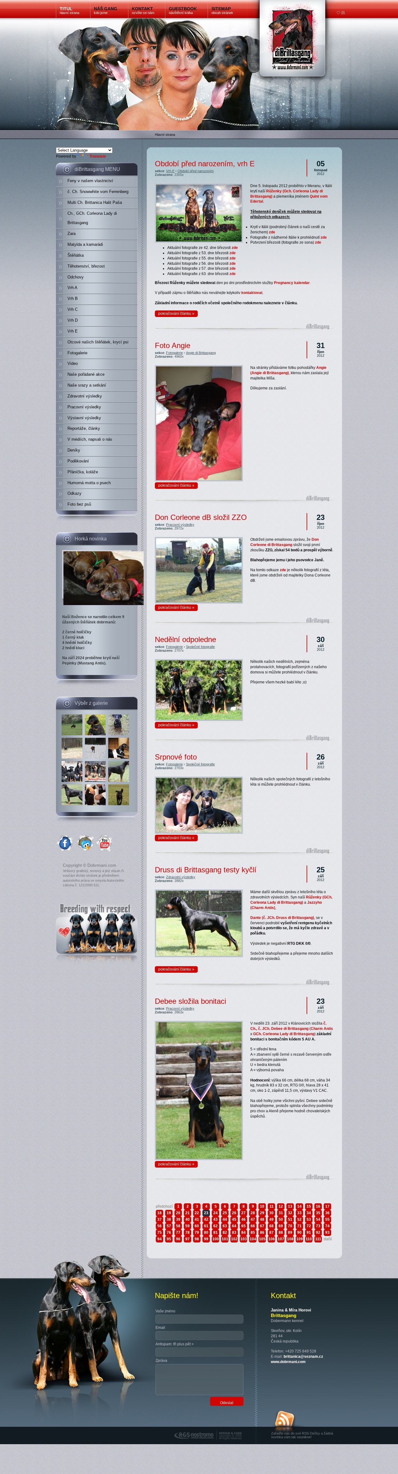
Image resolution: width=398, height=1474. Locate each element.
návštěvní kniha (183, 10)
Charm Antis (322, 1028)
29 (262, 1213)
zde (272, 232)
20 (178, 1213)
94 (159, 1239)
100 (215, 1239)
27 (243, 1213)
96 (178, 1239)
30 (271, 1213)
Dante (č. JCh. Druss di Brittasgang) (282, 918)
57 (169, 1226)
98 (197, 1239)
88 (281, 1232)
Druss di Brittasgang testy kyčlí (206, 870)
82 (225, 1232)
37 (159, 1219)
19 (169, 1213)
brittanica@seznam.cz (303, 1356)
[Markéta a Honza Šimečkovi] (96, 782)
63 (225, 1226)
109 (299, 1239)
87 (271, 1232)
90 (299, 1232)
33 (299, 1213)
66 (253, 1226)
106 (271, 1239)
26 (234, 1213)
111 (318, 1239)
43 (215, 1219)
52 (299, 1219)
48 (262, 1219)
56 (159, 1226)
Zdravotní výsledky (180, 877)
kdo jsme (105, 10)
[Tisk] (343, 13)
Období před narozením (196, 171)
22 (197, 1213)
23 (206, 1213)
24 (215, 1213)
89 (290, 1232)
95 (169, 1239)
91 (309, 1232)
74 (327, 1226)
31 (281, 1213)
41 (197, 1219)
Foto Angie (172, 345)
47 (253, 1219)
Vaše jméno (165, 1311)
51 (290, 1219)
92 (318, 1232)
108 (290, 1239)
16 (318, 1206)
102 (234, 1239)
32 (290, 1213)
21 (187, 1213)
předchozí (164, 1206)
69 (281, 1226)
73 (318, 1226)
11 (272, 1206)
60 (197, 1226)
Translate (98, 156)
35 (318, 1213)
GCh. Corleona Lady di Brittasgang (283, 1034)
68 (271, 1226)
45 (234, 1219)
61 (206, 1226)
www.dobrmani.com (288, 1362)
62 (215, 1226)
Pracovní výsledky (180, 524)
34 (309, 1213)
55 (327, 1219)
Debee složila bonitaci (190, 1001)
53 (309, 1219)
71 (299, 1226)
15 (309, 1206)
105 (262, 1239)
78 (187, 1232)
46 (243, 1219)
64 (234, 1226)
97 (187, 1239)
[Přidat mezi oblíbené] (338, 13)
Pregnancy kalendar (292, 283)
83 (234, 1232)
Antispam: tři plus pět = (174, 1344)
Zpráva (161, 1360)
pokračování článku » (176, 313)
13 (290, 1206)
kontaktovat (251, 293)
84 (243, 1232)
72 (309, 1226)
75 (159, 1232)
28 (253, 1213)
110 (309, 1239)
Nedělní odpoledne (185, 639)
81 (215, 1232)
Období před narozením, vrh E (205, 163)
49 (271, 1219)
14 (299, 1206)
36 (327, 1213)
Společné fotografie (200, 647)
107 (281, 1239)
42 (206, 1219)
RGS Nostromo (187, 1429)
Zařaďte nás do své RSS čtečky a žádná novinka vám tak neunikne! (302, 1435)
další (328, 1239)
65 (243, 1226)
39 (178, 1219)
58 (178, 1226)
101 (225, 1239)
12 (281, 1206)
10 (262, 1206)
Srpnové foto (176, 757)
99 (206, 1239)
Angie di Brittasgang (201, 353)
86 (262, 1232)
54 (318, 1219)
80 (206, 1232)
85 (253, 1232)
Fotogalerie (174, 353)
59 (187, 1226)
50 (281, 1219)
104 (253, 1239)
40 (187, 1219)
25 (225, 1213)
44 (225, 1219)
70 (290, 1226)
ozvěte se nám (143, 10)
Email (160, 1327)
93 (327, 1232)
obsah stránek (222, 10)
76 (169, 1232)
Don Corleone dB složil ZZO (201, 517)
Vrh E (170, 171)
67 (262, 1226)
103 (243, 1239)
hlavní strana (69, 10)
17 (327, 1206)
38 (169, 1219)
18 (159, 1213)
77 (178, 1232)
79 (197, 1232)
